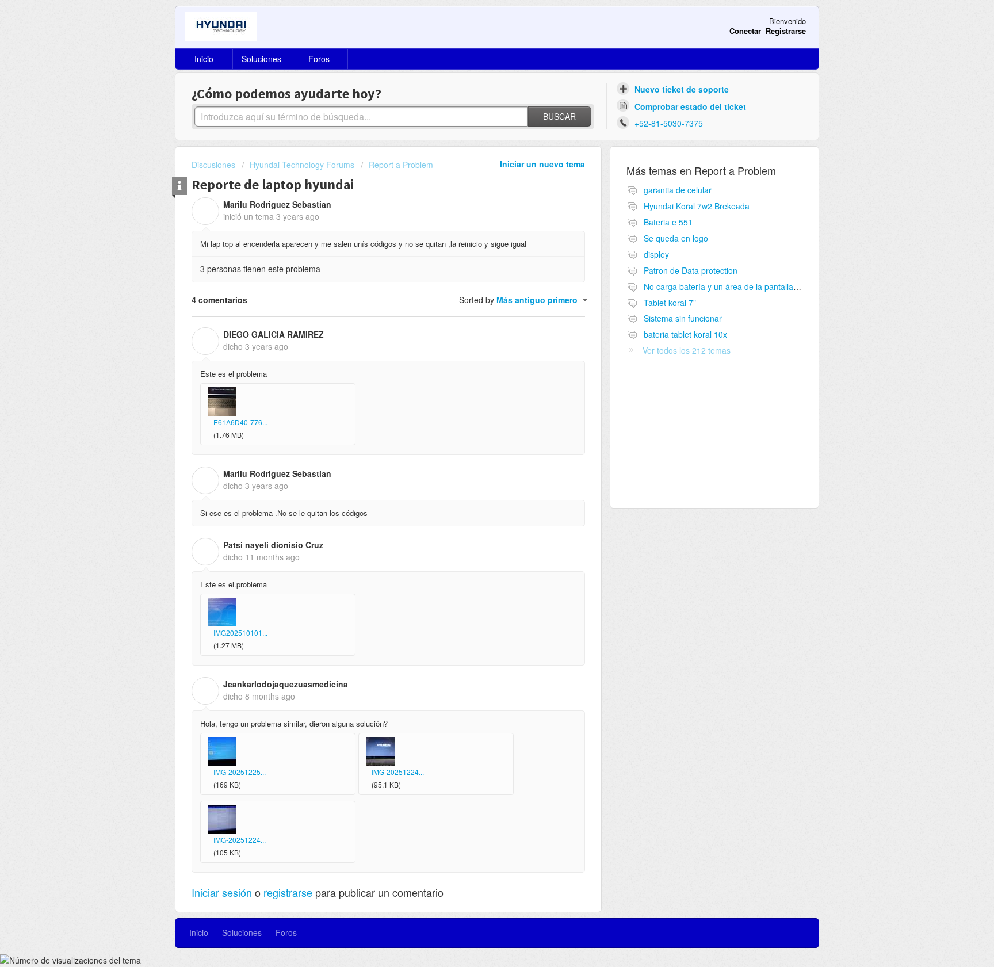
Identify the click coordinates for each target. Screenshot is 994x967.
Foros (319, 58)
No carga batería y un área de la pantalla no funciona (741, 286)
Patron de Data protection (690, 270)
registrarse (287, 892)
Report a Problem (401, 164)
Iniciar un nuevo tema (542, 164)
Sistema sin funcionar (683, 318)
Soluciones (261, 58)
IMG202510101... (240, 632)
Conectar (745, 30)
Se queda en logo (676, 238)
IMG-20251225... (239, 772)
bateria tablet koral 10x (685, 334)
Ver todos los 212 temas (687, 350)
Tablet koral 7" (670, 302)
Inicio (203, 58)
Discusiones (213, 164)
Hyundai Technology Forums (302, 164)
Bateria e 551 (668, 222)
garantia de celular (678, 190)
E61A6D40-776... (240, 422)
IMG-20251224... (398, 772)
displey (656, 254)
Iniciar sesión (222, 892)
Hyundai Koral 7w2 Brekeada (697, 206)
